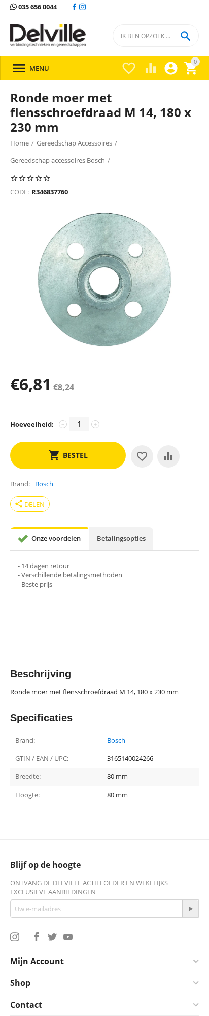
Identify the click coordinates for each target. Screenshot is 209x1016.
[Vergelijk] (168, 456)
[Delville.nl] (48, 35)
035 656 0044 (37, 7)
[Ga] (190, 908)
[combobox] (156, 35)
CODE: (19, 191)
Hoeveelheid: (32, 424)
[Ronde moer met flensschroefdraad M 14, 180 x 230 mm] (104, 279)
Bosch (116, 741)
